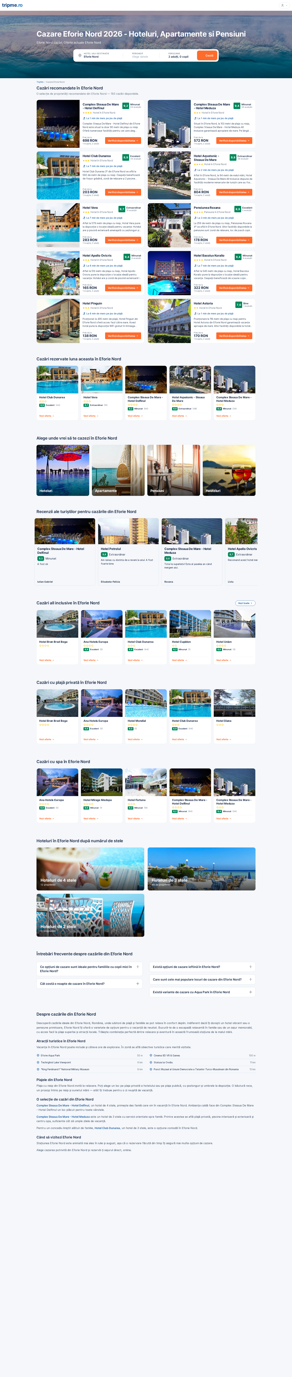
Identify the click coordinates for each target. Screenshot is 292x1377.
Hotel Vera (90, 207)
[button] (99, 55)
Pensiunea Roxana (207, 207)
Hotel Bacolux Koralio (209, 255)
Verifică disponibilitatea (121, 140)
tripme (12, 5)
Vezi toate (243, 603)
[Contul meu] (284, 5)
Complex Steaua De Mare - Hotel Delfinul (101, 106)
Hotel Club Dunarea (97, 156)
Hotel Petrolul (111, 549)
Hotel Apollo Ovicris (97, 255)
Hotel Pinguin (92, 303)
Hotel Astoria (203, 303)
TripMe (39, 82)
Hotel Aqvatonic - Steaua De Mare (206, 158)
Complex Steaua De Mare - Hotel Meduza (212, 106)
